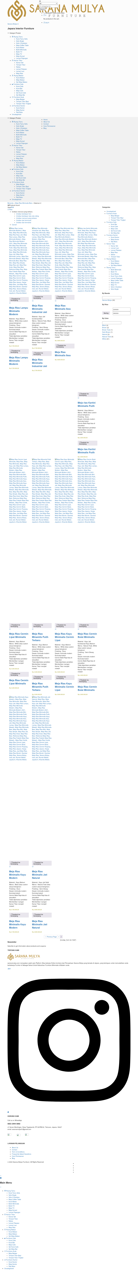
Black (104, 325)
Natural (104, 334)
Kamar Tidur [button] (17, 60)
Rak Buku (19, 112)
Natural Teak (106, 336)
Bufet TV (19, 52)
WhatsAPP (49, 13)
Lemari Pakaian (21, 69)
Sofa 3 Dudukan (21, 43)
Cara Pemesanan (49, 126)
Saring (106, 313)
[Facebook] (8, 969)
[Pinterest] (10, 969)
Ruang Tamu (111, 267)
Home (45, 119)
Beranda (10, 203)
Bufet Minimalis (21, 50)
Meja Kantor (20, 110)
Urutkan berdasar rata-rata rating (27, 216)
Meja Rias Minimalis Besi (23, 203)
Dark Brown (106, 332)
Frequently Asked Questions (21, 1154)
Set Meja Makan (21, 82)
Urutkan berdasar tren (23, 214)
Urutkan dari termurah (23, 220)
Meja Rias (19, 73)
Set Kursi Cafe (21, 93)
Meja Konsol (20, 56)
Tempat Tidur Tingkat (23, 103)
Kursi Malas (20, 47)
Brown (104, 327)
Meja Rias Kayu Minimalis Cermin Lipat (64, 637)
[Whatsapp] (8, 1112)
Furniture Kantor (112, 235)
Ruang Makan (111, 259)
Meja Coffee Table (22, 45)
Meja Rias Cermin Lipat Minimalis (18, 635)
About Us (46, 122)
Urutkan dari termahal (23, 222)
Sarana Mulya (107, 300)
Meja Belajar (20, 99)
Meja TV (19, 54)
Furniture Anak (112, 213)
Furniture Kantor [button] (19, 106)
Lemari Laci (20, 71)
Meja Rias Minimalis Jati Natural (39, 874)
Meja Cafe (19, 91)
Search (42, 9)
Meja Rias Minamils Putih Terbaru (40, 637)
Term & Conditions (18, 1152)
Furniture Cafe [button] (18, 84)
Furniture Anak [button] (18, 97)
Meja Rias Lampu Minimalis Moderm (18, 311)
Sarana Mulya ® (13, 24)
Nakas (18, 67)
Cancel (14, 225)
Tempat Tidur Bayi (22, 101)
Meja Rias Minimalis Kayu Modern (17, 874)
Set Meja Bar (20, 95)
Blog (44, 128)
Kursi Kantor (20, 108)
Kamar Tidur (111, 244)
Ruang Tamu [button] (18, 37)
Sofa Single (20, 41)
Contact (46, 124)
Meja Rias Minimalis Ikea (63, 307)
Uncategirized (16, 114)
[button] (19, 299)
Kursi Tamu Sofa (21, 39)
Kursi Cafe (19, 86)
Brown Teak (106, 330)
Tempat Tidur (20, 65)
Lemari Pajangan (22, 58)
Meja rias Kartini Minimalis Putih (87, 404)
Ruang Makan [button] (18, 75)
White (104, 339)
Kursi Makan (20, 78)
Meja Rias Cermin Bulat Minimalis (87, 635)
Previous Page (51, 937)
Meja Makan (20, 80)
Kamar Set (19, 62)
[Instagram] (69, 1110)
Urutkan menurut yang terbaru (26, 218)
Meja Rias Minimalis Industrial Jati (39, 309)
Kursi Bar (19, 88)
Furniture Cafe (111, 222)
